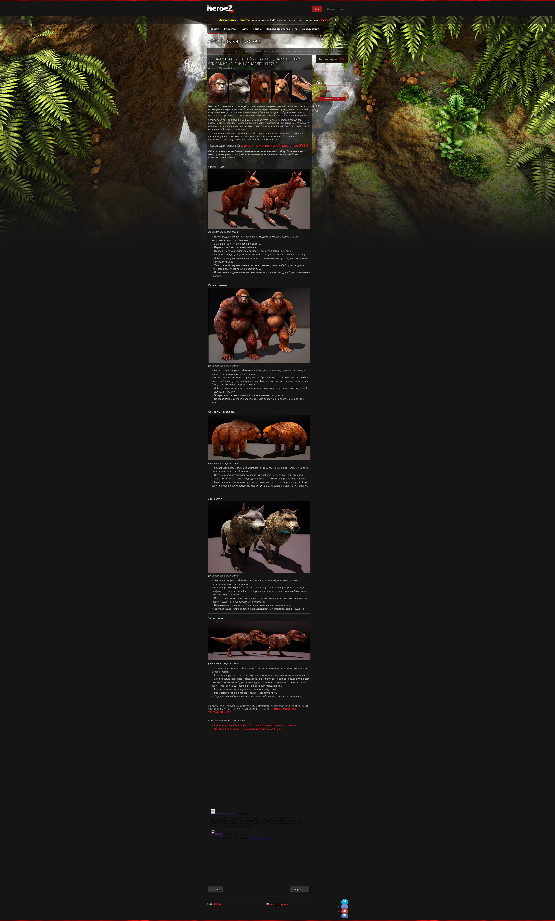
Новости (214, 29)
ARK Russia (324, 91)
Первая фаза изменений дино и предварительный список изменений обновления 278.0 (254, 61)
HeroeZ (217, 903)
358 (342, 59)
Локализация (310, 29)
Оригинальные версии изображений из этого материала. (248, 729)
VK (320, 20)
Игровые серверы (336, 9)
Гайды (257, 29)
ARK (317, 9)
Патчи (244, 29)
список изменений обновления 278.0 (274, 145)
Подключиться (332, 99)
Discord (330, 20)
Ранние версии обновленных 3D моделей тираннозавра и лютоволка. (255, 725)
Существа (230, 29)
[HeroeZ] (222, 9)
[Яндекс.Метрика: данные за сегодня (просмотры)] (277, 904)
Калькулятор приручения (281, 29)
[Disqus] (259, 768)
